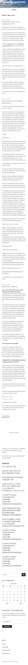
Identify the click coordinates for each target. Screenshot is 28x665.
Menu (14, 9)
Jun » (21, 603)
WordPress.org (6, 653)
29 (17, 600)
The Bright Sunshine (14, 2)
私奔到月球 (6, 417)
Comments (6, 650)
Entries (5, 647)
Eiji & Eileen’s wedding (9, 286)
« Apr (7, 603)
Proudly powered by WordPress (10, 661)
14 (14, 594)
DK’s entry (10, 44)
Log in (3, 644)
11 (3, 594)
